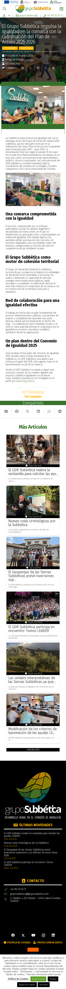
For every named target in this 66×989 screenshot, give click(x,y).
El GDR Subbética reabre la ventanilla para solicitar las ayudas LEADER (32, 835)
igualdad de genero (32, 51)
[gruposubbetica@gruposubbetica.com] (7, 894)
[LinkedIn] (53, 935)
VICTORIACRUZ (12, 63)
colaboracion (17, 51)
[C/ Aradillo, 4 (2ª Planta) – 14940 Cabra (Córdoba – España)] (7, 899)
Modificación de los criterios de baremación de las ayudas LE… (32, 731)
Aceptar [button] (53, 979)
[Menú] (62, 9)
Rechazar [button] (44, 984)
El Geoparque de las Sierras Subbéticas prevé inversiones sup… (31, 576)
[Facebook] (13, 935)
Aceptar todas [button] (38, 979)
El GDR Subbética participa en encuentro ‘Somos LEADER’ (31, 629)
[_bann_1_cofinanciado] (11, 2)
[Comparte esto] (23, 67)
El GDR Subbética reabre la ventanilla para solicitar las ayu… (33, 472)
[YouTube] (33, 935)
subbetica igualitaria (50, 51)
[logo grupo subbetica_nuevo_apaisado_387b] (33, 9)
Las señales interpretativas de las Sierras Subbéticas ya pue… (32, 680)
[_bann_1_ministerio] (26, 2)
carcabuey (6, 51)
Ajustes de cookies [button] (27, 984)
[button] (4, 9)
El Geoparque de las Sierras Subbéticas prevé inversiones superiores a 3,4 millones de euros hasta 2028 (30, 852)
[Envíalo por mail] (6, 411)
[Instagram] (43, 935)
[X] (23, 935)
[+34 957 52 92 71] (7, 889)
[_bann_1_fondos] (40, 2)
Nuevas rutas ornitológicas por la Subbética (32, 523)
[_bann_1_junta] (56, 2)
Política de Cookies (18, 979)
